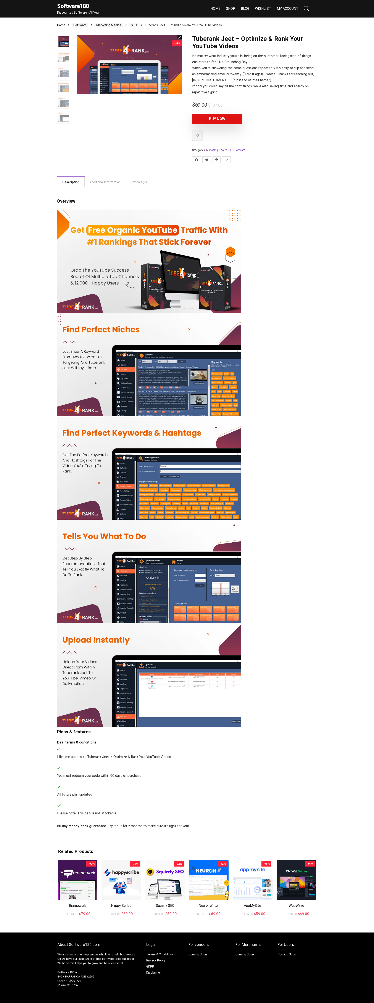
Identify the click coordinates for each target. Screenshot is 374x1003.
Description (70, 182)
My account (287, 8)
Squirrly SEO (165, 906)
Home (215, 8)
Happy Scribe (121, 906)
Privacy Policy (155, 960)
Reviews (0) (139, 182)
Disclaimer (153, 972)
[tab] (71, 181)
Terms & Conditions (160, 954)
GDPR (150, 966)
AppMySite (252, 906)
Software (80, 25)
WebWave (296, 906)
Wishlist (263, 8)
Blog (245, 8)
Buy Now (217, 119)
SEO (134, 25)
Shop (230, 8)
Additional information (105, 182)
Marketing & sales (108, 25)
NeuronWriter (209, 906)
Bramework (77, 906)
